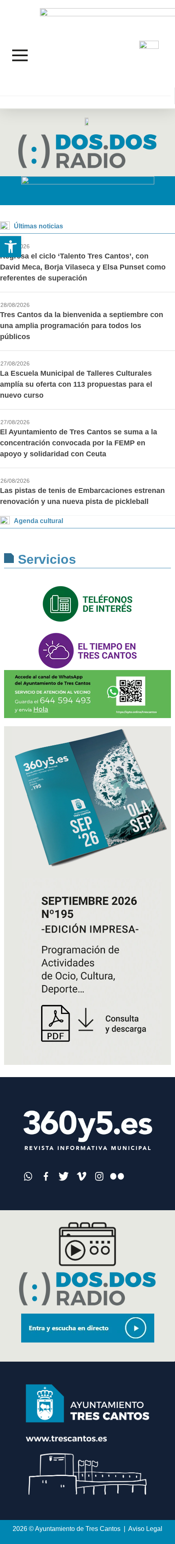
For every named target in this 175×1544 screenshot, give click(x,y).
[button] (10, 246)
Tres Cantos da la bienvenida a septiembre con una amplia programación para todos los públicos (81, 326)
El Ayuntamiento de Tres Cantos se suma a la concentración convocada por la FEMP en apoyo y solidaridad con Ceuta (78, 443)
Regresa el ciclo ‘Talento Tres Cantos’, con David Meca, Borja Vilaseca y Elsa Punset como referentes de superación (83, 267)
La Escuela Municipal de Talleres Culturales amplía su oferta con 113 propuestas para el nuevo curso (76, 384)
